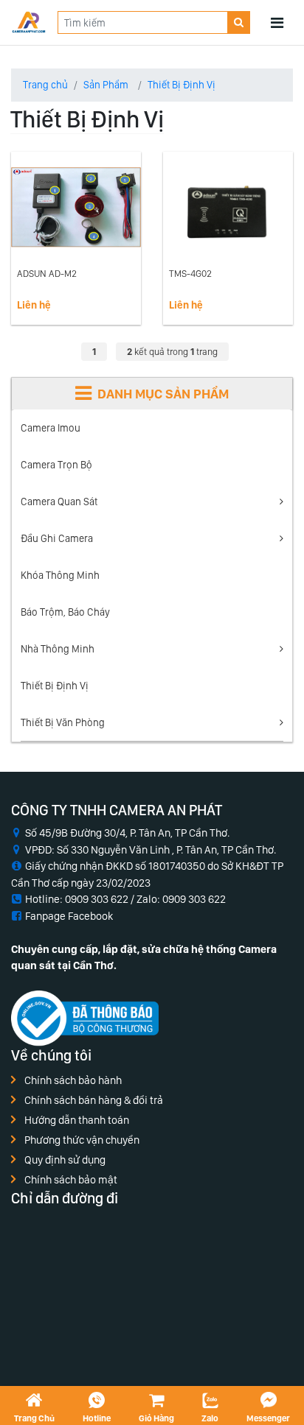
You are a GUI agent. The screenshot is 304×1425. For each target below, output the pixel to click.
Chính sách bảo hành (73, 1080)
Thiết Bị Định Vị (55, 686)
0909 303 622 (194, 899)
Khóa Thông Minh (60, 575)
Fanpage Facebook (69, 916)
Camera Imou (50, 428)
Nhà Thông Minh (57, 649)
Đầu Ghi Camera (57, 538)
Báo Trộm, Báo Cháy (65, 612)
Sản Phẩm (105, 85)
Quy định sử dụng (65, 1160)
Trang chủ (45, 85)
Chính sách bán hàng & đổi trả (93, 1100)
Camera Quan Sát (59, 501)
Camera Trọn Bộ (56, 465)
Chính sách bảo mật (70, 1179)
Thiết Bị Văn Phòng (63, 722)
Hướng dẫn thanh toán (76, 1120)
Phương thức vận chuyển (81, 1140)
